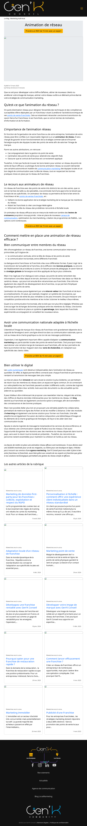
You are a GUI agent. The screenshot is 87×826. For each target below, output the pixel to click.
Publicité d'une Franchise (60, 712)
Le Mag (6, 19)
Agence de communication (43, 788)
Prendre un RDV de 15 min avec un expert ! (43, 356)
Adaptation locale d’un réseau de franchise (22, 552)
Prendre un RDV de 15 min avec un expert (43, 31)
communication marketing (48, 168)
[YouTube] (54, 765)
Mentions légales (42, 823)
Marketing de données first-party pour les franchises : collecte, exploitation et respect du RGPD (21, 498)
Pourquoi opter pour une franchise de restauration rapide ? (20, 661)
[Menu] (81, 8)
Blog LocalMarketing (43, 796)
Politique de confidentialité (59, 823)
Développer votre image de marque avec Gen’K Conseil (61, 606)
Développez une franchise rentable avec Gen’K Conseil (21, 606)
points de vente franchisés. (18, 115)
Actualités (43, 780)
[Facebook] (32, 765)
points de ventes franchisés (31, 196)
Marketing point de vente (60, 550)
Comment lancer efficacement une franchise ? (63, 660)
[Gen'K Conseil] (24, 8)
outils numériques (15, 370)
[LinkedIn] (47, 765)
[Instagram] (40, 765)
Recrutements (43, 772)
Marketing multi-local (17, 19)
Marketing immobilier (18, 712)
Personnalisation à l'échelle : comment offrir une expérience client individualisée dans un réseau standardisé (63, 498)
